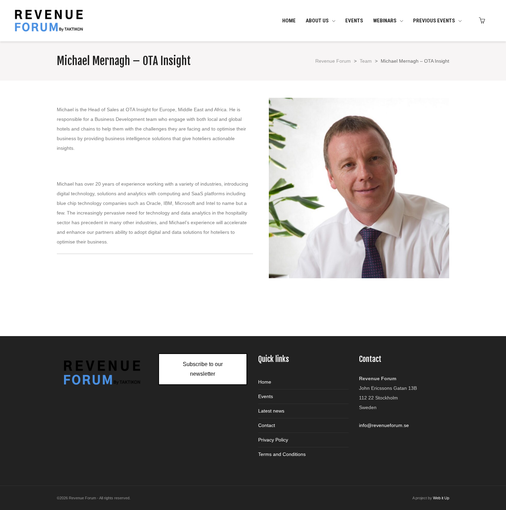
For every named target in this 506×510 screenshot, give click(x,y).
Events (265, 396)
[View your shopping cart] (484, 20)
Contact (266, 425)
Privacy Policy (273, 440)
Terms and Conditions (282, 454)
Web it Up (441, 498)
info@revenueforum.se (384, 425)
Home (264, 382)
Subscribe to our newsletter (203, 369)
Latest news (271, 411)
